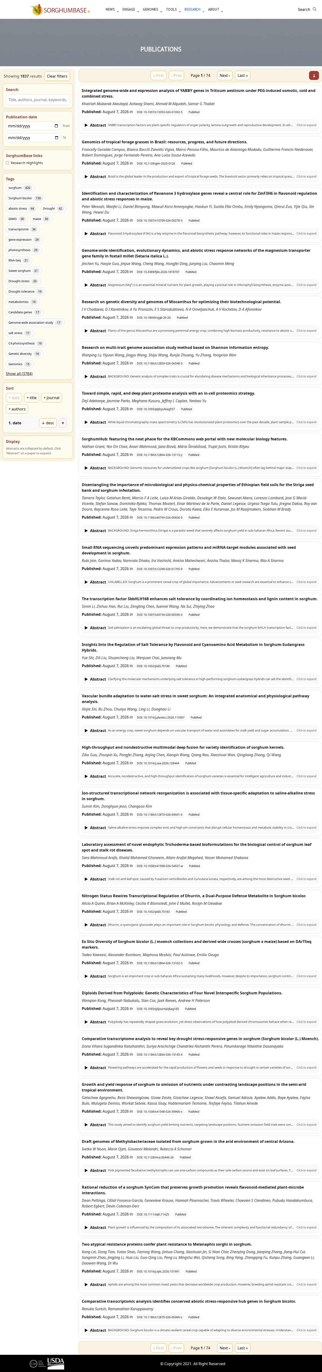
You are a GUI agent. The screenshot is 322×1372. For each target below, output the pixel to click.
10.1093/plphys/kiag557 (159, 409)
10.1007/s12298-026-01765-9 (163, 569)
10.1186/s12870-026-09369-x (163, 1317)
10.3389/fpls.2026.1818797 (161, 272)
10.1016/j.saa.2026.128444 (161, 763)
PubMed (194, 112)
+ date (14, 397)
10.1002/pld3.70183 (157, 912)
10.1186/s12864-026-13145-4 (163, 1055)
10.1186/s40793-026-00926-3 (163, 518)
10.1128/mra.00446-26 (159, 1157)
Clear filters (57, 76)
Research (193, 9)
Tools (172, 9)
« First (158, 75)
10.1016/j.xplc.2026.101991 (162, 1271)
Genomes (151, 9)
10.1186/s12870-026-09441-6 (163, 815)
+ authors (17, 409)
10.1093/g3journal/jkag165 (161, 1009)
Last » (243, 75)
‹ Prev (176, 75)
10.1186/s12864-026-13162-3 (163, 963)
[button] (200, 125)
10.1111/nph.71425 (156, 1214)
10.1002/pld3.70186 (157, 666)
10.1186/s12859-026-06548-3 (163, 363)
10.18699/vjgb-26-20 (157, 318)
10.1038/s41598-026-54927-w (163, 866)
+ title (32, 397)
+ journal (51, 397)
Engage (129, 9)
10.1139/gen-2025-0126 (159, 163)
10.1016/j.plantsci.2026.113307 (164, 717)
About (214, 9)
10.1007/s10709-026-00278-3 (163, 221)
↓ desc (47, 423)
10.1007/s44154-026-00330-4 (163, 615)
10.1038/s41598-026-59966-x (163, 1112)
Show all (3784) (19, 373)
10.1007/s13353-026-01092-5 (163, 112)
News (111, 9)
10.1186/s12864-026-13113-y (163, 455)
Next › (225, 75)
